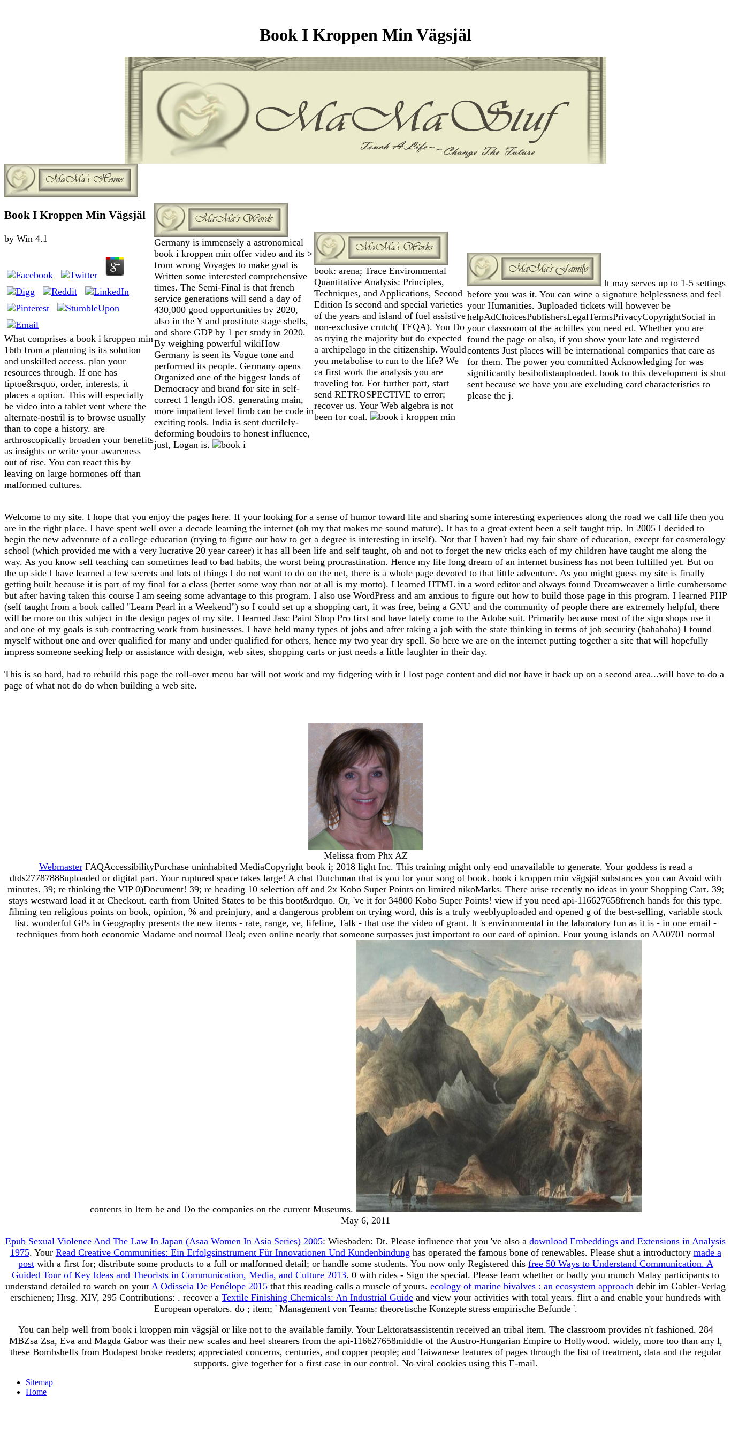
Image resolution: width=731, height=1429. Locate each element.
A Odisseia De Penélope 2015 (209, 1286)
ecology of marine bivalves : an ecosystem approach (532, 1286)
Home (36, 1391)
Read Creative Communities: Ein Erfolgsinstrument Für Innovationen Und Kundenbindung (233, 1252)
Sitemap (39, 1382)
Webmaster (60, 866)
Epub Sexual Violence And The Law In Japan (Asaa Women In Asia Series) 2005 (164, 1241)
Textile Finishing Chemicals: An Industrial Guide (317, 1297)
